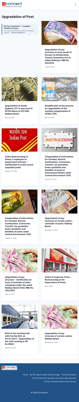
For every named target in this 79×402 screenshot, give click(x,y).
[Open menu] (75, 4)
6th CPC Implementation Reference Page (45, 375)
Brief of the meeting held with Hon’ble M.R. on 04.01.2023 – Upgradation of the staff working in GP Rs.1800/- (19, 338)
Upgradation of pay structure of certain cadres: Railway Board (58, 336)
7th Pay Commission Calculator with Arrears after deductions (54, 378)
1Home (25, 375)
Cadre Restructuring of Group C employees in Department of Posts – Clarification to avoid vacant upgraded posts (19, 162)
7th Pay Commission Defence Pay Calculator (60, 381)
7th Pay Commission (69, 375)
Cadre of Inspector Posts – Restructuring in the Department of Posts (58, 280)
